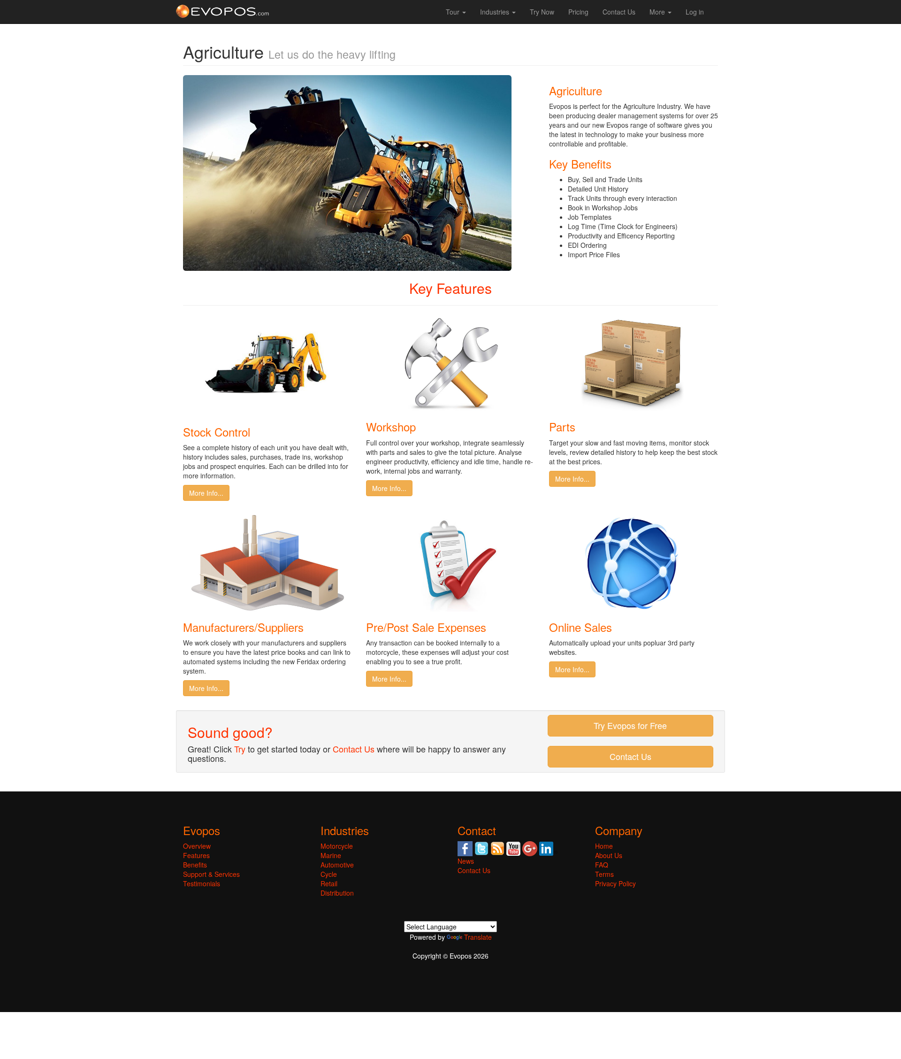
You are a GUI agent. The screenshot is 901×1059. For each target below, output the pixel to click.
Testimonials (201, 883)
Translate (478, 937)
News (466, 861)
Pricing (578, 11)
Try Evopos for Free (630, 725)
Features (196, 855)
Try (239, 749)
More (658, 11)
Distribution (337, 893)
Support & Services (211, 874)
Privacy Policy (615, 883)
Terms (604, 874)
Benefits (195, 864)
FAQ (601, 864)
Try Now (542, 11)
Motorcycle (337, 846)
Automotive (337, 864)
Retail (329, 883)
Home (604, 846)
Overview (197, 846)
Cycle (329, 874)
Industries (495, 11)
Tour (453, 11)
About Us (608, 855)
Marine (331, 855)
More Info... (206, 493)
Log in (695, 11)
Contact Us (619, 11)
